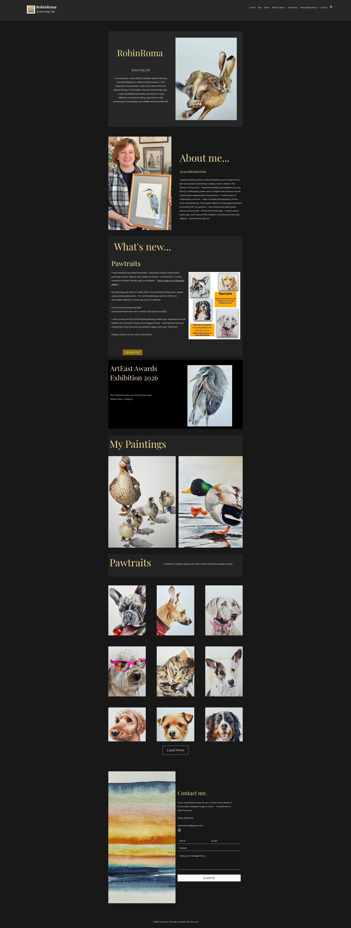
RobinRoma (46, 6)
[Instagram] (331, 6)
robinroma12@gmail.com (190, 825)
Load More (175, 750)
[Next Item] (238, 501)
